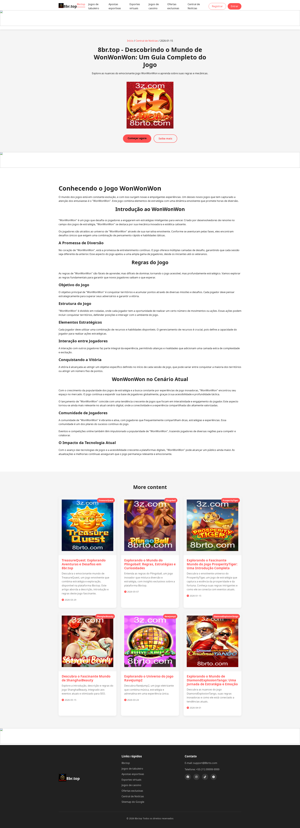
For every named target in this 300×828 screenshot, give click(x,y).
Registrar (217, 6)
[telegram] (213, 777)
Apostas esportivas (115, 6)
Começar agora (137, 138)
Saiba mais (165, 138)
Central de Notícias (194, 6)
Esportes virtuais (135, 6)
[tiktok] (205, 777)
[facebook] (188, 777)
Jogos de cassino (154, 6)
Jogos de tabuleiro (93, 6)
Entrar (234, 6)
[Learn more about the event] (150, 25)
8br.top (81, 4)
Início (130, 40)
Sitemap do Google (133, 802)
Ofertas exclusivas (173, 6)
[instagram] (196, 777)
